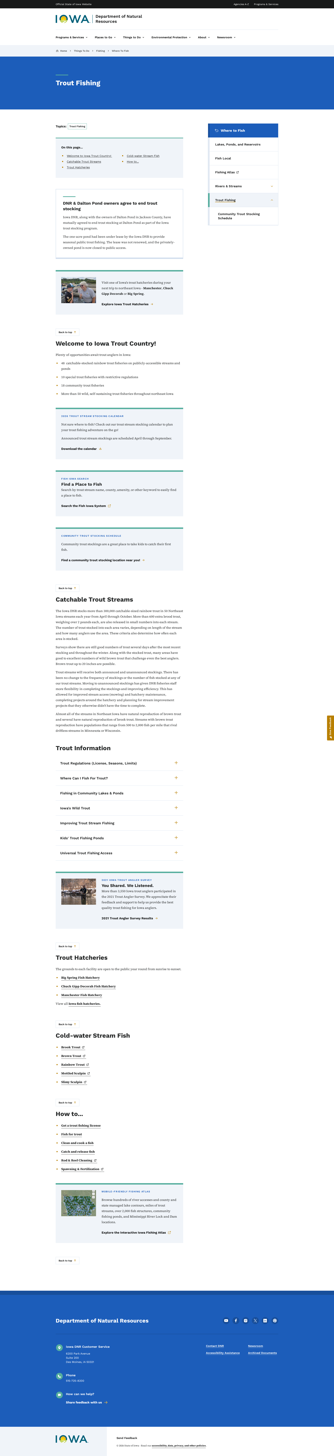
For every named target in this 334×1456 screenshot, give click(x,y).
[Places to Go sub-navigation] (114, 37)
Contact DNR (215, 1346)
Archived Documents (262, 1353)
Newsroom (255, 1346)
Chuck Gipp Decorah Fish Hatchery (88, 986)
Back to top (65, 332)
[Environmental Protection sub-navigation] (189, 37)
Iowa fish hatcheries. (85, 1003)
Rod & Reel (76, 1160)
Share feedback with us (84, 1402)
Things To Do (81, 50)
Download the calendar (79, 449)
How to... (133, 161)
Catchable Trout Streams (84, 161)
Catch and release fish (78, 1151)
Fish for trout (71, 1134)
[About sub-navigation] (209, 37)
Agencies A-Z (241, 4)
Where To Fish (120, 50)
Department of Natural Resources (119, 19)
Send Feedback (127, 1438)
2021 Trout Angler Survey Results (127, 918)
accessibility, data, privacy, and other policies (179, 1445)
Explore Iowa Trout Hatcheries (125, 304)
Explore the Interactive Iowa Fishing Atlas (134, 1232)
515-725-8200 (75, 1380)
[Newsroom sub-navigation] (234, 37)
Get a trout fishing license (81, 1125)
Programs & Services (266, 4)
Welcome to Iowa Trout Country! (89, 155)
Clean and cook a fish (77, 1143)
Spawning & (80, 1169)
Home (63, 50)
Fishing (100, 50)
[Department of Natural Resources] (73, 19)
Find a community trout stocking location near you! (100, 560)
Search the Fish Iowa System (83, 506)
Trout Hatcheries (78, 167)
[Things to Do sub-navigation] (143, 37)
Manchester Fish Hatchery (81, 995)
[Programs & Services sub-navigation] (86, 37)
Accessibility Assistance (223, 1353)
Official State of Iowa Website (74, 4)
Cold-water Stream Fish (143, 155)
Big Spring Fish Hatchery (80, 977)
